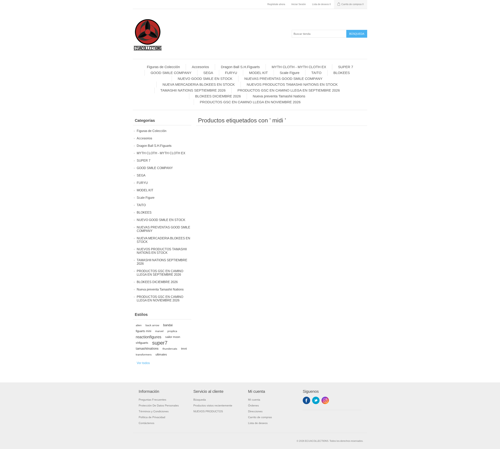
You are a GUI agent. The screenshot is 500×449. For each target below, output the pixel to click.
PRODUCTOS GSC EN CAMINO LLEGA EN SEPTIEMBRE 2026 (289, 90)
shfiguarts (142, 342)
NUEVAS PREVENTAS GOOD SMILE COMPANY (283, 79)
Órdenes (253, 405)
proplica (172, 331)
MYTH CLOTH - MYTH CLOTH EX (299, 67)
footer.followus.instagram (325, 400)
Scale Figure (289, 73)
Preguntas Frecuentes (152, 399)
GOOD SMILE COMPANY (171, 73)
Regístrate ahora (276, 4)
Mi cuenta (254, 399)
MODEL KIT (258, 73)
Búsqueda (356, 33)
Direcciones (255, 411)
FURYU (231, 73)
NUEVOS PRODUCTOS (208, 411)
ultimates (161, 354)
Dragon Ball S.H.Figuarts (240, 67)
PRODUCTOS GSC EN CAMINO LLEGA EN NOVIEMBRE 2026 (250, 102)
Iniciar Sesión (298, 4)
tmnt (184, 348)
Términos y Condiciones (154, 411)
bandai (168, 325)
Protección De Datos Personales (159, 405)
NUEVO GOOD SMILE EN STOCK (205, 79)
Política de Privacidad (152, 417)
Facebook (306, 400)
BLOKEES (341, 73)
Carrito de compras (260, 417)
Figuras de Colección (163, 67)
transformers (144, 354)
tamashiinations (147, 348)
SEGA (208, 73)
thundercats (169, 348)
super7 (159, 343)
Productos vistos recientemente (212, 405)
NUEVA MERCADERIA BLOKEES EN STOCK (198, 84)
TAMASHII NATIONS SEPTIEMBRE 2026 (193, 90)
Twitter (316, 400)
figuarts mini (143, 331)
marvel (159, 331)
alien (139, 325)
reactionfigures (148, 337)
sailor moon (172, 337)
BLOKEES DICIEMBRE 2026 (218, 96)
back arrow (152, 325)
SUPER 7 (345, 67)
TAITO (316, 73)
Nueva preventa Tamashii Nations (279, 96)
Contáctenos (146, 423)
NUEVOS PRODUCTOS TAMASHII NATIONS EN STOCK (292, 84)
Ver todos (143, 363)
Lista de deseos (258, 423)
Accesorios (200, 67)
